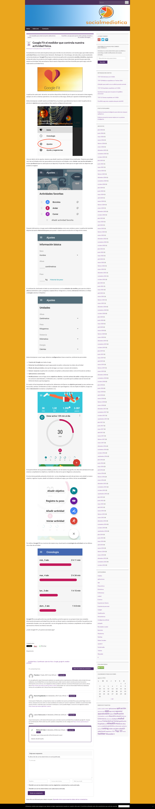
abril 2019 (100, 361)
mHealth (48, 48)
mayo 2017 (101, 429)
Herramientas (101, 616)
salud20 (122, 729)
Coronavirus (101, 716)
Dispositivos (101, 586)
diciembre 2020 (102, 306)
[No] (153, 806)
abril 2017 (100, 432)
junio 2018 (101, 388)
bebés (111, 714)
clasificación (118, 713)
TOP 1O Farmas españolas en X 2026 (108, 97)
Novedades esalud (103, 627)
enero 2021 (101, 303)
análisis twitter (105, 708)
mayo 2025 (101, 167)
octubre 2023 (101, 215)
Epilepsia (115, 719)
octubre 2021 (101, 279)
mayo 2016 (101, 466)
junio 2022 (101, 252)
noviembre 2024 (102, 181)
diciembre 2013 (102, 558)
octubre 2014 (101, 527)
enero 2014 (101, 555)
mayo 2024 (101, 194)
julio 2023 (100, 218)
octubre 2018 (101, 381)
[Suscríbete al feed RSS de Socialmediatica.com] (27, 2)
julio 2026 (100, 130)
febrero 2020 (101, 334)
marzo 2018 (101, 398)
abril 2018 (100, 395)
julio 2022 (100, 249)
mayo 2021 (101, 289)
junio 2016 (101, 463)
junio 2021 (101, 286)
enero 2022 (101, 269)
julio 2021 (100, 283)
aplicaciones (39, 48)
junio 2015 (101, 500)
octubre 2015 (101, 490)
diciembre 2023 (102, 211)
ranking (105, 728)
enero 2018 (101, 405)
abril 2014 (100, 544)
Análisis (100, 576)
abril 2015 (100, 507)
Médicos (119, 724)
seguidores (109, 731)
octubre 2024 (101, 184)
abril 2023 (100, 225)
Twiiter (124, 731)
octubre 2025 (101, 157)
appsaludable (103, 713)
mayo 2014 (101, 541)
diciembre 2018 (102, 374)
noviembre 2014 (102, 524)
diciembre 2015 (102, 483)
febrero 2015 (101, 514)
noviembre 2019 (102, 344)
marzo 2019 (101, 364)
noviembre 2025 (102, 153)
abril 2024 (100, 198)
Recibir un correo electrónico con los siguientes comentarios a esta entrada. (54, 785)
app (99, 582)
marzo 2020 (101, 330)
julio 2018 (100, 385)
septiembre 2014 (102, 531)
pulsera (99, 728)
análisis (99, 708)
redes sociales (114, 729)
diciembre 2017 (102, 408)
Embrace (123, 716)
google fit (61, 661)
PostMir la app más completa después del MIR (110, 101)
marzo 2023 (101, 228)
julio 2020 (100, 317)
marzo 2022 (101, 262)
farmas (116, 721)
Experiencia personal (103, 606)
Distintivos (101, 589)
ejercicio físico (49, 661)
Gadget (100, 610)
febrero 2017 (101, 439)
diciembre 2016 (102, 446)
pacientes (111, 726)
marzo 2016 (101, 473)
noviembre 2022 (102, 242)
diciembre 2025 (102, 150)
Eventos (100, 599)
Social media (101, 647)
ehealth (119, 716)
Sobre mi (36, 28)
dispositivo (112, 716)
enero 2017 (101, 442)
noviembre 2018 (102, 378)
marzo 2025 (101, 170)
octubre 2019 (101, 347)
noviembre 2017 (102, 412)
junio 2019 (101, 354)
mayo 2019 (101, 357)
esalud (44, 48)
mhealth (111, 723)
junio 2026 (101, 133)
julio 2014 (100, 534)
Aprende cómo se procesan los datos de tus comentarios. (70, 799)
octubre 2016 (101, 453)
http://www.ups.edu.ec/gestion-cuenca (40, 706)
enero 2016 (101, 480)
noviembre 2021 (102, 276)
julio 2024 (100, 187)
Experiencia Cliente (103, 603)
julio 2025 (100, 160)
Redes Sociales (102, 640)
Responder (62, 675)
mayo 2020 (101, 323)
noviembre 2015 (102, 487)
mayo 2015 (101, 504)
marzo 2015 (101, 510)
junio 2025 (101, 164)
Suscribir (102, 62)
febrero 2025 (101, 174)
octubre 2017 (101, 415)
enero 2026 (101, 147)
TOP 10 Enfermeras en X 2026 (106, 76)
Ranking (100, 637)
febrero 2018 (101, 402)
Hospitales (101, 724)
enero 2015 (101, 517)
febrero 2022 (101, 266)
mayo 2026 (101, 136)
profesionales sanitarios (120, 726)
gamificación (122, 721)
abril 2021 (100, 293)
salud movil (101, 731)
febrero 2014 (101, 551)
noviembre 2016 (102, 449)
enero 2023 (101, 235)
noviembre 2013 (102, 561)
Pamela (36, 675)
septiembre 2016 (102, 456)
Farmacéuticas (107, 721)
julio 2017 (100, 422)
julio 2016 (100, 459)
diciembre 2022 (102, 238)
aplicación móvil (101, 711)
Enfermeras (101, 593)
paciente (104, 726)
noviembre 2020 (102, 310)
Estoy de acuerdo (124, 806)
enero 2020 (101, 337)
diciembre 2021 (102, 272)
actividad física (32, 661)
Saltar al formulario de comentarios (82, 668)
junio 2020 (101, 320)
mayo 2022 (101, 255)
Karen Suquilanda (40, 696)
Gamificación (101, 613)
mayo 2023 (101, 221)
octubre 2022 (101, 245)
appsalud (119, 711)
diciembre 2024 (102, 177)
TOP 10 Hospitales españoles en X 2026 (109, 88)
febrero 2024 (101, 204)
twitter (102, 733)
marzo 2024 (101, 201)
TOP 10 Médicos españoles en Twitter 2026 (110, 80)
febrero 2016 (101, 476)
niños (124, 724)
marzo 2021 (101, 296)
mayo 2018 (101, 391)
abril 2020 (100, 327)
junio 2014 (101, 538)
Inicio (28, 28)
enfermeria (109, 719)
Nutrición (100, 630)
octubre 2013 (101, 565)
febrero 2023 (101, 232)
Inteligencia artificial (103, 620)
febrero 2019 (101, 368)
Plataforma (101, 633)
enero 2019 (101, 371)
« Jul (112, 699)
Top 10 (118, 730)
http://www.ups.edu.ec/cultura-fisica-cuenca (44, 685)
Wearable (100, 654)
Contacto (45, 28)
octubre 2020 (101, 313)
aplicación (121, 708)
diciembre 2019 (102, 340)
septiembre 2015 (102, 493)
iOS (105, 723)
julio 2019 (100, 351)
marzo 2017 (101, 436)
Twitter (100, 650)
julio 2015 (100, 497)
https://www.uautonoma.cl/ (80, 721)
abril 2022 (100, 259)
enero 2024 (101, 208)
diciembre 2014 (102, 521)
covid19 (107, 716)
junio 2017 (101, 425)
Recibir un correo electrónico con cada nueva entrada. (47, 788)
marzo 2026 (101, 140)
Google (56, 661)
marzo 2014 (101, 548)
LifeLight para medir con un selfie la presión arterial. (112, 84)
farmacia (100, 721)
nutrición (100, 726)
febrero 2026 (101, 143)
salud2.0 (100, 644)
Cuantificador (41, 661)
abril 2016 (100, 470)
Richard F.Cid (31, 48)
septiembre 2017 (102, 419)
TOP (113, 731)
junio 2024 (101, 191)
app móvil (112, 711)
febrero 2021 (101, 300)
